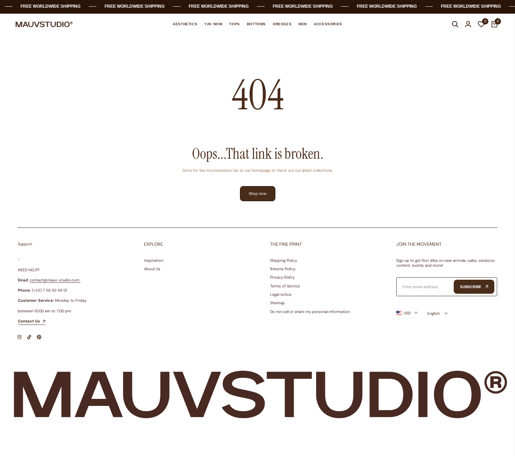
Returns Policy (282, 268)
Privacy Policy (282, 277)
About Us (152, 268)
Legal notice (280, 294)
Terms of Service (285, 286)
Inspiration (153, 260)
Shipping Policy (283, 260)
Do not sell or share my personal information (310, 311)
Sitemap (277, 302)
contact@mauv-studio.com (55, 280)
